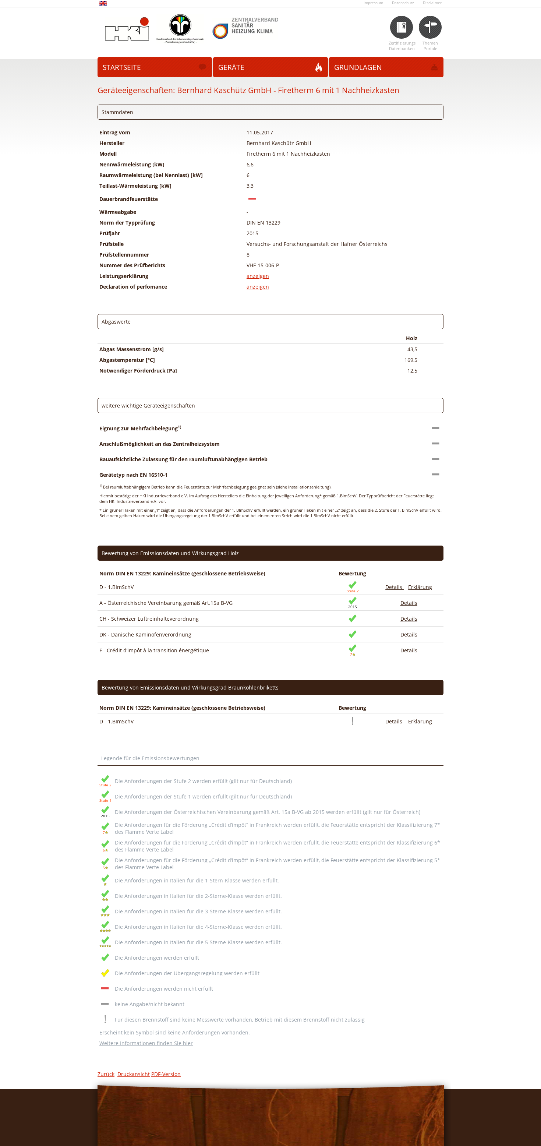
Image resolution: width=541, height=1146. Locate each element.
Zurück (106, 1074)
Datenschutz (403, 2)
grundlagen (358, 67)
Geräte (231, 67)
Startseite (122, 67)
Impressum (373, 2)
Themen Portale (430, 45)
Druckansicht (133, 1074)
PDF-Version (166, 1074)
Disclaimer (432, 2)
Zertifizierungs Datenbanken (402, 45)
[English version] (103, 4)
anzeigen (258, 275)
